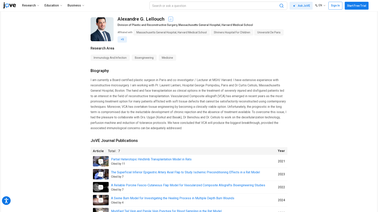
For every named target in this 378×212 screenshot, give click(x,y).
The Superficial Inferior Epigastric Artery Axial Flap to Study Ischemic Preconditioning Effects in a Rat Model (185, 172)
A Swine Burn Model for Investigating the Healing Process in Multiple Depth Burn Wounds (172, 198)
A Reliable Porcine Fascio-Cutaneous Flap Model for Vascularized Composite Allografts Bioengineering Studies (188, 185)
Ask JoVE (304, 5)
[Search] (281, 6)
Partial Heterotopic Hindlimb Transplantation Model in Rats (151, 159)
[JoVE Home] (9, 5)
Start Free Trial (356, 5)
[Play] (100, 161)
